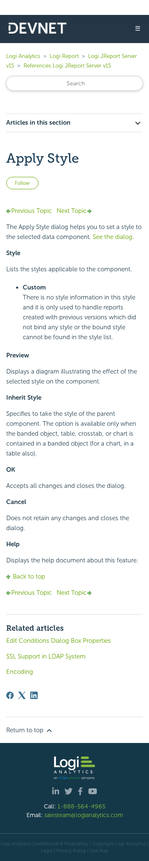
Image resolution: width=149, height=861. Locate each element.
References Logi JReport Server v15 (67, 66)
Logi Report (64, 56)
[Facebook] (10, 695)
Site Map (99, 851)
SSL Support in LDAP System (46, 656)
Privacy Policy (71, 851)
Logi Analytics (23, 56)
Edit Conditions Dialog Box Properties (58, 640)
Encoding (19, 671)
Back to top (29, 576)
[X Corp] (22, 695)
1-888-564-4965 (82, 806)
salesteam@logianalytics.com (83, 815)
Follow (22, 183)
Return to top (25, 730)
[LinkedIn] (34, 695)
